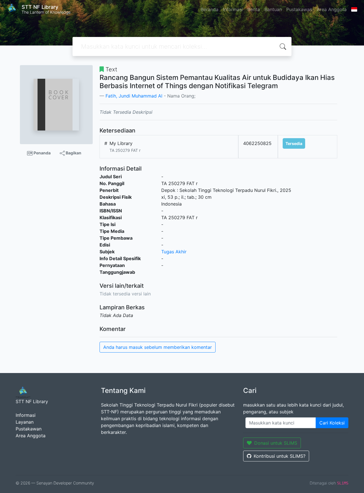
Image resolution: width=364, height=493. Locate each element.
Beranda (209, 9)
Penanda (42, 152)
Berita (253, 9)
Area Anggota (332, 9)
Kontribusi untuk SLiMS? (279, 456)
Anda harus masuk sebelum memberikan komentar (157, 347)
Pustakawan (299, 9)
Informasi (233, 9)
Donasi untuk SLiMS (275, 443)
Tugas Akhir (174, 251)
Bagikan (73, 152)
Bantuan (273, 9)
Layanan (25, 422)
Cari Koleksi (332, 423)
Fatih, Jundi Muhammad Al (134, 96)
